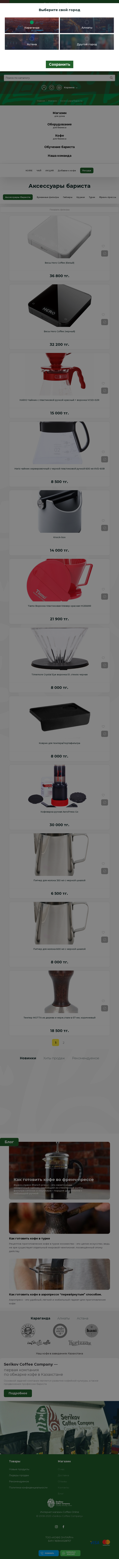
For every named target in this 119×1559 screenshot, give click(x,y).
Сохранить (59, 64)
